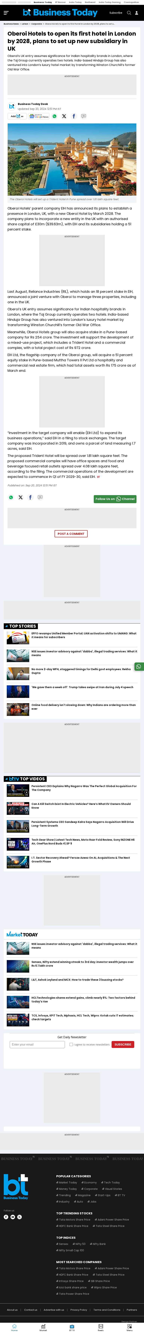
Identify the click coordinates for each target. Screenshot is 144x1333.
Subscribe (116, 13)
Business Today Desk (33, 104)
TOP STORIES (22, 626)
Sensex (63, 1244)
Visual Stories (113, 1189)
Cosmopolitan (131, 2)
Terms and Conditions (107, 1310)
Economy (90, 1182)
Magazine (84, 1195)
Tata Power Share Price (74, 1294)
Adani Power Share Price (113, 1219)
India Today (75, 2)
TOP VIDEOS (32, 778)
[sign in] (136, 12)
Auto (80, 1202)
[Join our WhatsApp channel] (138, 670)
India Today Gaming (110, 2)
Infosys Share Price (71, 1281)
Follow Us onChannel (115, 499)
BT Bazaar (60, 2)
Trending (65, 1195)
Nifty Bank (99, 1244)
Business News (11, 23)
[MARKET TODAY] (22, 935)
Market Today (68, 1182)
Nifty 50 (81, 1244)
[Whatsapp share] (54, 116)
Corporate (91, 1189)
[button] (129, 1328)
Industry (64, 1202)
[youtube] (12, 1217)
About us (12, 1310)
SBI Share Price (100, 1281)
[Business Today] (60, 13)
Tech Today (112, 1182)
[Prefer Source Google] (17, 116)
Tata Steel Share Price (110, 1226)
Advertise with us (54, 1310)
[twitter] (19, 1217)
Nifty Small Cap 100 (71, 1250)
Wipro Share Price (105, 1287)
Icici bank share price (73, 1287)
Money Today (68, 1189)
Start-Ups (104, 1195)
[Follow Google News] (38, 116)
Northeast (90, 2)
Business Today (43, 2)
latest (25, 23)
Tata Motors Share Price (74, 1219)
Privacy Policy (78, 1310)
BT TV (121, 1195)
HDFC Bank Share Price (73, 1226)
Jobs (93, 1202)
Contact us (30, 1310)
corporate (36, 23)
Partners (132, 1310)
